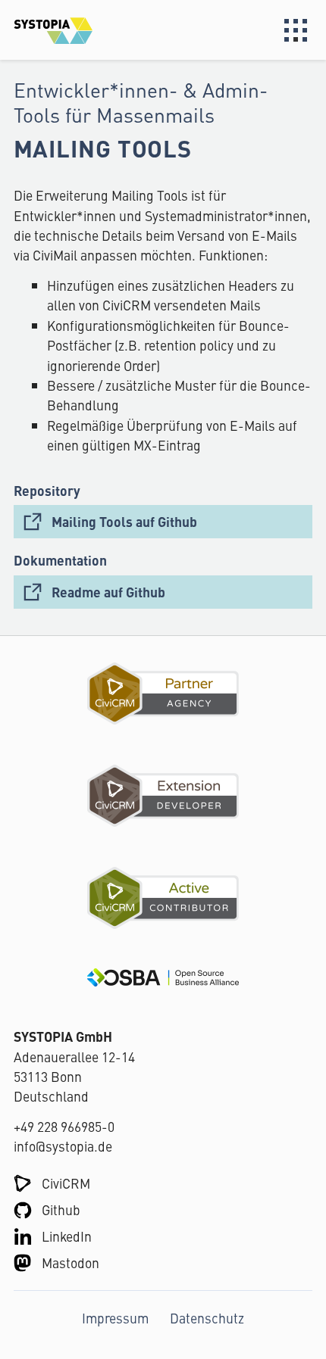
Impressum (115, 1317)
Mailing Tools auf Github (124, 521)
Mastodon (70, 1262)
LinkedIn (67, 1236)
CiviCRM (66, 1183)
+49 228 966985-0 (64, 1126)
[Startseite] (88, 30)
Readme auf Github (108, 591)
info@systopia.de (63, 1145)
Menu (295, 30)
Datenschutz (207, 1317)
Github (61, 1209)
